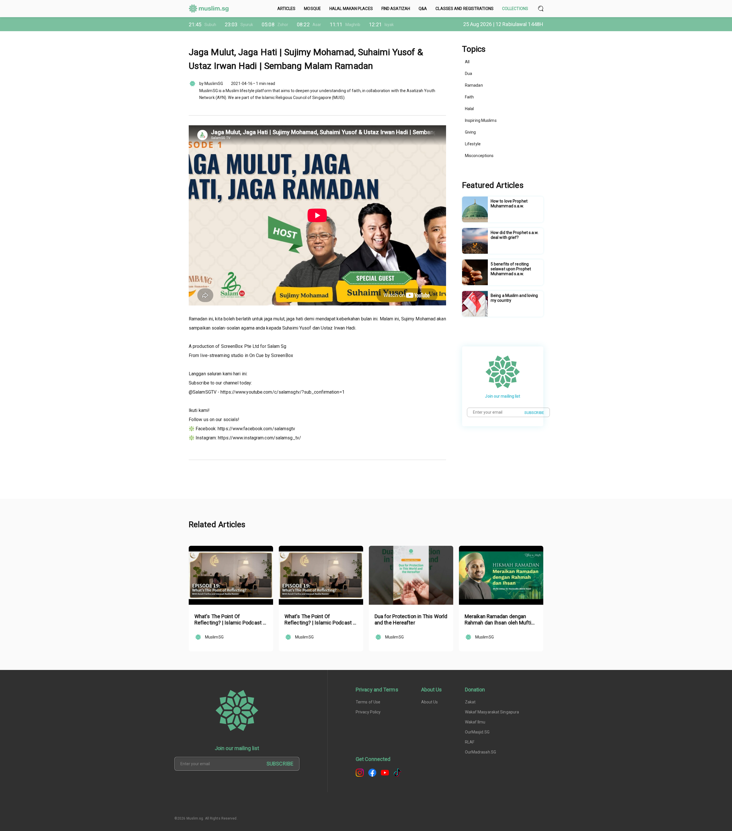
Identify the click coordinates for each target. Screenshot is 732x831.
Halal (469, 108)
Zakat (470, 702)
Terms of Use (368, 702)
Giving (470, 132)
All (467, 62)
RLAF (469, 742)
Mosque (312, 8)
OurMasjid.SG (477, 732)
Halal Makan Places (351, 8)
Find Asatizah (395, 8)
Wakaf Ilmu (475, 722)
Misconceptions (479, 155)
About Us (429, 702)
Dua (468, 73)
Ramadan (474, 85)
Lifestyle (473, 144)
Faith (469, 97)
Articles (286, 8)
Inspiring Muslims (481, 120)
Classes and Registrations (464, 8)
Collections (515, 8)
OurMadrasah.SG (480, 752)
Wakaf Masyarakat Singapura (492, 712)
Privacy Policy (368, 712)
